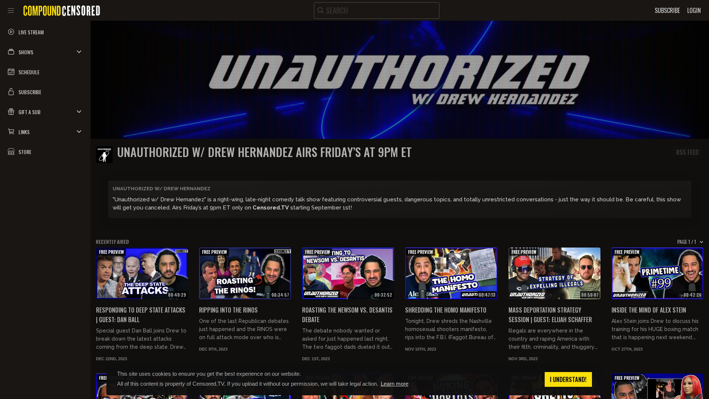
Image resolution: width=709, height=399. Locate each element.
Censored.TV (271, 207)
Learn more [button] (394, 384)
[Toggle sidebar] (10, 10)
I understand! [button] (568, 379)
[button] (45, 52)
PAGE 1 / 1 (686, 241)
